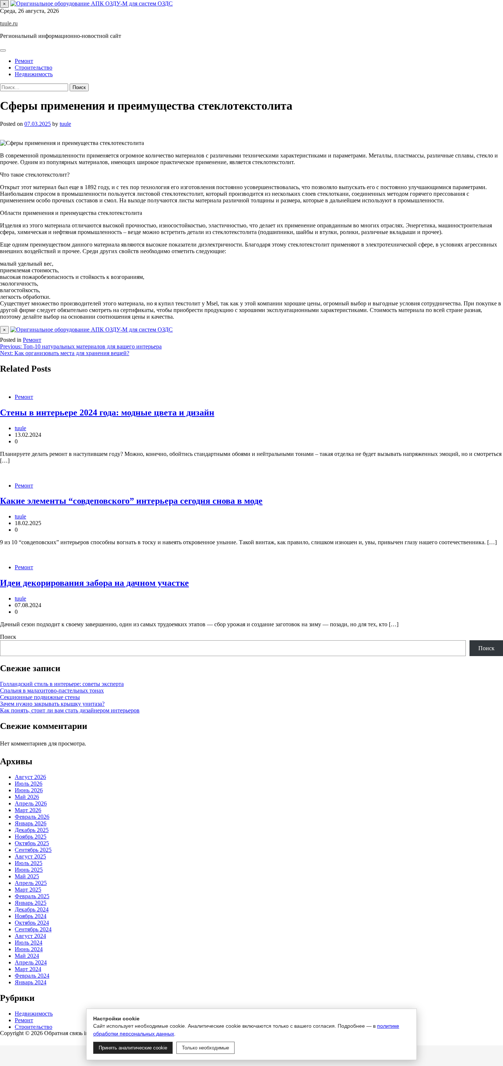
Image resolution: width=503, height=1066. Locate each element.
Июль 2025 (28, 863)
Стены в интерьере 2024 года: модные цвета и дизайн (107, 412)
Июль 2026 (28, 783)
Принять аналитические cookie (133, 1048)
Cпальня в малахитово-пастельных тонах (52, 690)
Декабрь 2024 (32, 909)
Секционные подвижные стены (40, 697)
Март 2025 (28, 889)
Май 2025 (27, 876)
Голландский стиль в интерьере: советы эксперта (62, 684)
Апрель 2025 (31, 883)
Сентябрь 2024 (33, 929)
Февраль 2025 (32, 896)
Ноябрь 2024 (30, 916)
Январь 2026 (30, 823)
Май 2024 (27, 956)
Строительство (33, 67)
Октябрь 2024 (32, 923)
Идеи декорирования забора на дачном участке (94, 583)
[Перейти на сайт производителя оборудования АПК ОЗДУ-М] (91, 3)
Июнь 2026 (29, 790)
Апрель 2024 (31, 962)
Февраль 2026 (32, 817)
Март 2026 (28, 810)
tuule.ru (9, 23)
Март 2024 (28, 969)
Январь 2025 (30, 903)
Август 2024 (30, 936)
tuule (65, 124)
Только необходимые (205, 1048)
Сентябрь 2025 (33, 850)
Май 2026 (27, 797)
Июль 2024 (28, 942)
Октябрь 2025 (32, 843)
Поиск (8, 637)
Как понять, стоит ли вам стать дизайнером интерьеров (70, 710)
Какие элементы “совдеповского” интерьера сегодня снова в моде (131, 501)
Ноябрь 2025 (30, 836)
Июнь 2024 (29, 949)
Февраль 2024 (32, 976)
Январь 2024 (30, 982)
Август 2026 (30, 777)
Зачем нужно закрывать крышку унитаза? (52, 704)
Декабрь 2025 (32, 830)
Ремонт (24, 61)
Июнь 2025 (29, 870)
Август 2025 (30, 856)
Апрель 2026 (31, 803)
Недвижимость (34, 74)
